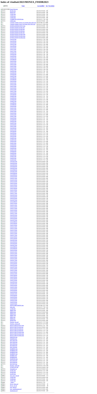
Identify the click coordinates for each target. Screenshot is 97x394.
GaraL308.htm (13, 221)
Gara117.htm (13, 51)
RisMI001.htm (13, 355)
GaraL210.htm (13, 203)
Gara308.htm (13, 77)
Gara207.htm (13, 57)
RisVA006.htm (13, 362)
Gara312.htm (13, 84)
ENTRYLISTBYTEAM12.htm (17, 34)
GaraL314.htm (13, 231)
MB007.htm (13, 315)
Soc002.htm (13, 372)
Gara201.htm (13, 52)
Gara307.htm (13, 76)
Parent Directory (14, 9)
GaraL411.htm (13, 252)
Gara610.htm (13, 141)
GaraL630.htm (13, 298)
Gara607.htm (13, 139)
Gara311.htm (13, 83)
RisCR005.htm (13, 345)
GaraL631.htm (13, 300)
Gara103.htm (13, 42)
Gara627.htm (13, 149)
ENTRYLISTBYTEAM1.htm (17, 27)
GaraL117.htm (13, 193)
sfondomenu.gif (14, 390)
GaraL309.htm (13, 223)
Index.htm (12, 307)
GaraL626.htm (13, 292)
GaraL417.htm (13, 260)
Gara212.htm (13, 64)
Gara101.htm (13, 39)
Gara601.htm (13, 138)
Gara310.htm (13, 81)
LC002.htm (13, 308)
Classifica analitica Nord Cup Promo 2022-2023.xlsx (22, 24)
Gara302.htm (13, 72)
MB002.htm (13, 312)
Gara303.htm (13, 74)
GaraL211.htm (13, 205)
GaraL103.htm (13, 185)
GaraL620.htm (13, 290)
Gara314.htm (13, 88)
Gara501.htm (13, 121)
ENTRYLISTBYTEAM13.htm (17, 36)
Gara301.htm (13, 71)
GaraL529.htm (13, 277)
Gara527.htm (13, 129)
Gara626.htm (13, 148)
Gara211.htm (13, 62)
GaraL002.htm (13, 163)
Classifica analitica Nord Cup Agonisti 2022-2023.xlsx (23, 22)
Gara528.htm (13, 131)
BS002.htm (12, 12)
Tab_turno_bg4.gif (14, 375)
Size (47, 6)
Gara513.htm (13, 126)
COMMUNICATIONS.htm (16, 19)
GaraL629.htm (13, 297)
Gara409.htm (13, 104)
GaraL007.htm (13, 171)
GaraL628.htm (13, 295)
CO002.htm (13, 16)
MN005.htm (13, 320)
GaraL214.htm (13, 210)
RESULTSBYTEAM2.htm (16, 328)
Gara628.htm (13, 151)
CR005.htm (13, 21)
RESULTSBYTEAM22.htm (17, 335)
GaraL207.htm (13, 200)
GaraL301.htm (13, 215)
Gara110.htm (13, 47)
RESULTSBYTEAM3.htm (16, 330)
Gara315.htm (13, 89)
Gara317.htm (13, 91)
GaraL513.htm (13, 270)
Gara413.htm (13, 111)
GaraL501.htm (13, 265)
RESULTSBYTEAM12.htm (17, 332)
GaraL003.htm (13, 165)
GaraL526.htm (13, 272)
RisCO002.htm (13, 342)
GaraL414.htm (13, 257)
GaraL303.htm (13, 218)
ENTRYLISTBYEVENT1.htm (17, 26)
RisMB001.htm (13, 349)
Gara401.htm (13, 96)
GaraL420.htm (13, 263)
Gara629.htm (13, 153)
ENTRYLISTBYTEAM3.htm (17, 31)
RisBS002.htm (13, 339)
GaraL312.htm (13, 228)
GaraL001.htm (13, 161)
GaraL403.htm (13, 243)
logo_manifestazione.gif (15, 389)
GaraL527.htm (13, 273)
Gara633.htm (13, 159)
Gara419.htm (13, 118)
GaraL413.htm (13, 255)
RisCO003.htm (13, 344)
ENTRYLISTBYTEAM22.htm (17, 37)
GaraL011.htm (13, 178)
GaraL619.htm (13, 288)
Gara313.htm (13, 86)
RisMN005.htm (14, 359)
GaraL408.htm (13, 247)
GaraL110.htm (13, 190)
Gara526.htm (13, 128)
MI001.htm (12, 317)
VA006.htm (13, 379)
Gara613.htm (13, 143)
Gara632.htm (13, 158)
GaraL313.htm (13, 230)
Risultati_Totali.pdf (14, 365)
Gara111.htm (13, 49)
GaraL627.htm (13, 293)
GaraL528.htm (13, 275)
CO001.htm (13, 14)
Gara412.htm (13, 109)
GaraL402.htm (13, 241)
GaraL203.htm (13, 198)
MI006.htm (12, 318)
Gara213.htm (13, 66)
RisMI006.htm (13, 357)
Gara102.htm (13, 41)
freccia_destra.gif (14, 384)
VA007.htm (13, 380)
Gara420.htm (13, 119)
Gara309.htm (13, 79)
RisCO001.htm (13, 340)
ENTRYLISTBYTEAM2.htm (17, 29)
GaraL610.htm (13, 285)
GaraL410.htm (13, 250)
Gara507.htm (13, 123)
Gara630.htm (13, 154)
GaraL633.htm (13, 303)
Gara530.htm (13, 134)
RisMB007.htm (13, 354)
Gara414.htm (13, 113)
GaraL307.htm (13, 220)
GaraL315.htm (13, 233)
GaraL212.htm (13, 206)
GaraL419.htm (13, 262)
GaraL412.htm (13, 253)
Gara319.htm (13, 93)
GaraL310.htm (13, 225)
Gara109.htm (13, 46)
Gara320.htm (13, 94)
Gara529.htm (13, 133)
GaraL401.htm (13, 240)
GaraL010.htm (13, 176)
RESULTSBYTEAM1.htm (16, 327)
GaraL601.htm (13, 282)
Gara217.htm (13, 69)
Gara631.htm (13, 156)
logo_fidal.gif (13, 387)
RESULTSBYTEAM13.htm (17, 334)
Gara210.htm (13, 61)
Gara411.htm (13, 108)
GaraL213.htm (13, 208)
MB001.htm (13, 310)
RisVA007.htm (13, 364)
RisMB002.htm (13, 350)
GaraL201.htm (13, 195)
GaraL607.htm (13, 283)
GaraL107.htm (13, 186)
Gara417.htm (13, 116)
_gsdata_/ (12, 382)
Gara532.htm (13, 136)
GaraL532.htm (13, 280)
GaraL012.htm (13, 180)
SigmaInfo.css (13, 369)
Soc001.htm (13, 370)
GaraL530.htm (13, 278)
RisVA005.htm (13, 360)
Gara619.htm (13, 144)
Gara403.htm (13, 99)
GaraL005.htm (13, 168)
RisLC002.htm (13, 347)
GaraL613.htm (13, 287)
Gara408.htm (13, 103)
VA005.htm (13, 377)
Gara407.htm (13, 101)
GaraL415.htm (13, 258)
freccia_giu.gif (13, 385)
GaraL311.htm (13, 226)
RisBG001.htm (13, 337)
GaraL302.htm (13, 216)
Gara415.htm (13, 114)
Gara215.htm (13, 67)
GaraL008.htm (13, 173)
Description (51, 6)
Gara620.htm (13, 146)
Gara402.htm (13, 98)
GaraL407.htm (13, 245)
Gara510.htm (13, 124)
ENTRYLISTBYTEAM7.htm (17, 32)
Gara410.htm (13, 106)
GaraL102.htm (13, 183)
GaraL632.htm (13, 302)
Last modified (40, 6)
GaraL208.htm (13, 201)
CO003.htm (13, 17)
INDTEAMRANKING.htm (17, 305)
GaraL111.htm (13, 191)
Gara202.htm (13, 54)
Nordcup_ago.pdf (14, 322)
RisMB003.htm (13, 352)
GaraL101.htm (13, 181)
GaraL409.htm (13, 248)
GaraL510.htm (13, 268)
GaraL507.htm (13, 267)
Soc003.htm (13, 374)
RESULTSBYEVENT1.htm (17, 325)
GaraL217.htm (13, 213)
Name (23, 6)
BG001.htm (13, 11)
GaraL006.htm (13, 170)
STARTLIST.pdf (14, 367)
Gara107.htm (13, 44)
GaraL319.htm (13, 236)
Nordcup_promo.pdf (15, 323)
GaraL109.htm (13, 188)
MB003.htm (13, 313)
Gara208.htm (13, 59)
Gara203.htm (13, 56)
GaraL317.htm (13, 235)
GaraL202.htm (13, 196)
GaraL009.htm (13, 175)
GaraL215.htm (13, 211)
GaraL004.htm (13, 166)
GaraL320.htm (13, 238)
